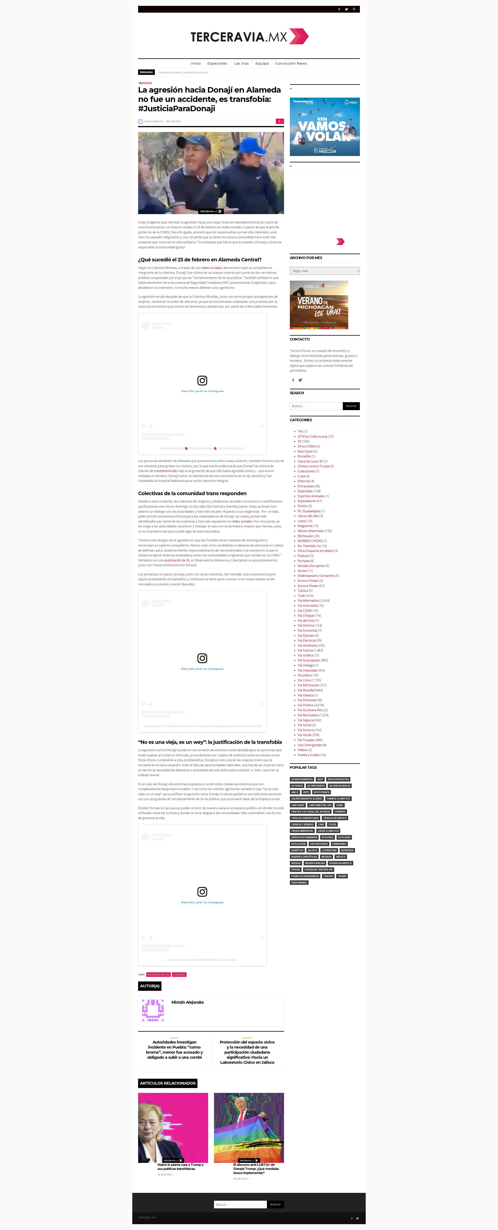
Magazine (305, 526)
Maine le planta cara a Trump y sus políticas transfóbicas (180, 1167)
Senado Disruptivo (311, 566)
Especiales (305, 491)
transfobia (179, 974)
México (340, 856)
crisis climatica (328, 831)
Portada (303, 561)
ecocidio (327, 837)
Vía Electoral (307, 640)
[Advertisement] (325, 202)
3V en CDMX (307, 446)
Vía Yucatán (306, 740)
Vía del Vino (306, 620)
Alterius (297, 785)
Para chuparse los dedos (315, 551)
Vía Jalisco (305, 675)
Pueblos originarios (305, 876)
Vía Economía (307, 630)
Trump (342, 876)
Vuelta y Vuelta (308, 755)
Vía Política (145, 83)
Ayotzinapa (321, 792)
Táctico (303, 590)
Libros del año (308, 516)
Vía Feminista (307, 645)
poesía (295, 869)
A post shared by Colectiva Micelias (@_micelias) (202, 959)
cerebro (340, 811)
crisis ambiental (302, 831)
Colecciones (306, 471)
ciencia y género (302, 824)
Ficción (302, 506)
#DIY (320, 779)
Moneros (347, 850)
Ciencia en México (335, 818)
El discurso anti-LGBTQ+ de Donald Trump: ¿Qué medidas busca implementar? (256, 1169)
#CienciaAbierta (302, 779)
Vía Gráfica (305, 655)
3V (299, 441)
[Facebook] (339, 9)
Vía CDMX (305, 610)
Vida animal (299, 882)
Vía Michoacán (308, 685)
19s (300, 431)
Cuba (301, 476)
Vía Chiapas (306, 615)
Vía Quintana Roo (310, 710)
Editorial (304, 481)
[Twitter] (346, 9)
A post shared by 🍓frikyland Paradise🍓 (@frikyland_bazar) (202, 448)
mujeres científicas (304, 856)
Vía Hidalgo (306, 665)
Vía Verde (304, 735)
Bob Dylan (305, 451)
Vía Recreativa (308, 715)
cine (321, 824)
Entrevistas (306, 486)
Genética (297, 850)
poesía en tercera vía (319, 869)
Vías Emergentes (310, 745)
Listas (302, 521)
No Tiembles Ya (309, 546)
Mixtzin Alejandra (154, 121)
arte (306, 792)
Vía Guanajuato (309, 660)
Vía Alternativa (308, 600)
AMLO (294, 792)
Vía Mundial (306, 690)
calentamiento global (306, 798)
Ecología (344, 837)
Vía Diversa (306, 625)
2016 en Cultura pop (312, 436)
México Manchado (311, 531)
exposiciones (319, 844)
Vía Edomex (306, 635)
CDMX (339, 805)
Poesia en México (340, 863)
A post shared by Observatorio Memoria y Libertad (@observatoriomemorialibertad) (202, 725)
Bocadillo (304, 456)
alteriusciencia (339, 785)
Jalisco (312, 850)
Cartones (297, 805)
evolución (298, 844)
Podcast (303, 556)
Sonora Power (308, 581)
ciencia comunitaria (305, 818)
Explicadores (307, 501)
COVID (332, 824)
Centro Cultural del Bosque (310, 811)
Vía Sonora (306, 730)
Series (302, 571)
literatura (329, 850)
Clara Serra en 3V (310, 461)
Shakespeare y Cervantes (316, 575)
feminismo (339, 844)
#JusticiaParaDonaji (158, 974)
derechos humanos (304, 837)
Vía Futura (305, 650)
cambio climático (338, 798)
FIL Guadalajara (309, 511)
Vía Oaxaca (305, 695)
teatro (328, 876)
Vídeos (302, 750)
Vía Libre (304, 680)
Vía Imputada (307, 670)
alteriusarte (316, 785)
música (296, 863)
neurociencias (315, 863)
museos (326, 856)
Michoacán (305, 536)
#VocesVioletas (338, 779)
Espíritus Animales (311, 496)
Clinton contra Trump (313, 466)
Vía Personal (307, 700)
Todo (301, 596)
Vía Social (304, 725)
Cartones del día (320, 805)
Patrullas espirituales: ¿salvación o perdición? (183, 72)
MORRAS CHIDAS (310, 541)
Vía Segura (305, 720)
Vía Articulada (307, 605)
